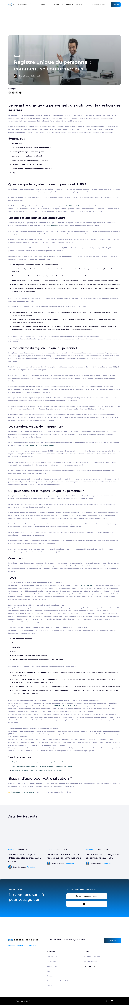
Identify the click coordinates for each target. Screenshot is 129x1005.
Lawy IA (50, 986)
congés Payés (53, 4)
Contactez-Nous (112, 940)
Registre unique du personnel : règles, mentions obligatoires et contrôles (39, 762)
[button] (66, 5)
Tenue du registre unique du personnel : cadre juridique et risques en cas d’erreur (42, 766)
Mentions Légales (90, 961)
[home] (19, 4)
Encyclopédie (52, 961)
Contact (116, 4)
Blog (48, 971)
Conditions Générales (92, 956)
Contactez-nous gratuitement (22, 792)
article (52, 225)
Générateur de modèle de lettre (58, 981)
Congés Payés (52, 966)
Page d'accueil (52, 956)
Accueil (42, 4)
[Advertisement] (64, 22)
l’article (40, 445)
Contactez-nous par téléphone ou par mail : (82, 889)
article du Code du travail (77, 206)
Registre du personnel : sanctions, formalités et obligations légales (37, 770)
